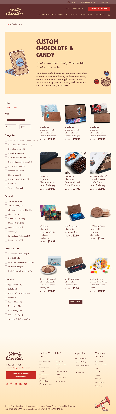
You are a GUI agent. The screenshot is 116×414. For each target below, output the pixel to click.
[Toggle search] (104, 15)
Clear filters (11, 108)
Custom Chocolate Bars (45, 362)
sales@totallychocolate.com (18, 367)
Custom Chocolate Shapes (61, 366)
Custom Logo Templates (82, 365)
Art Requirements (100, 379)
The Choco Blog (79, 372)
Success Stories (79, 369)
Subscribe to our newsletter (21, 375)
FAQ (67, 9)
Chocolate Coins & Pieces (61, 372)
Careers (97, 375)
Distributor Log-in (88, 2)
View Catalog (99, 361)
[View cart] (109, 15)
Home (8, 24)
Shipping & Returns (101, 365)
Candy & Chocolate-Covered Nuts (45, 381)
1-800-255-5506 (78, 9)
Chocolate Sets (44, 375)
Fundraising (98, 386)
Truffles (41, 371)
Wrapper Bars (60, 361)
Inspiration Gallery (80, 362)
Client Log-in (104, 2)
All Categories (60, 381)
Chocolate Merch (61, 378)
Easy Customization (80, 358)
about (98, 15)
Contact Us (98, 372)
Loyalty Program (100, 382)
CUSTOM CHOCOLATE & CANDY (50, 15)
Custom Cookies (44, 368)
